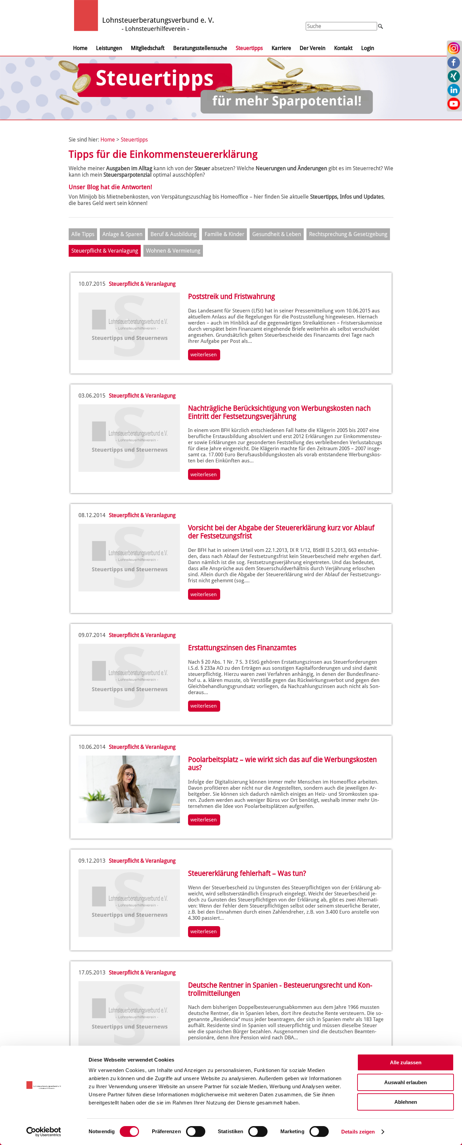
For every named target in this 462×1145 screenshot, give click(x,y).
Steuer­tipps (134, 139)
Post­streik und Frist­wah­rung (231, 296)
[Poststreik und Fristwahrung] (129, 358)
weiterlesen (203, 355)
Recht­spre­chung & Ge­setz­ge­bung (348, 234)
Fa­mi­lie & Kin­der (224, 234)
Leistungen (109, 48)
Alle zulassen (405, 1062)
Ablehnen (405, 1102)
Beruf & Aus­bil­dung (174, 234)
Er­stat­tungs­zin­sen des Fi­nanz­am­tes (242, 648)
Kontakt (343, 48)
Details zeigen (358, 1132)
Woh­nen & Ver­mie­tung (173, 251)
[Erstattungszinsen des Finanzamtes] (129, 709)
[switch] (195, 1131)
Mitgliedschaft (147, 48)
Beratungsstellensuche (200, 48)
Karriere (281, 48)
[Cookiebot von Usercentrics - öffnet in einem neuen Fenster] (43, 1132)
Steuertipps (249, 48)
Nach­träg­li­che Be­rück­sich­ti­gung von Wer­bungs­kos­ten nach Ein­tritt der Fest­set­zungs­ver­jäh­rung (279, 412)
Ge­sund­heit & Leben (276, 234)
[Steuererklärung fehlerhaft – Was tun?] (129, 935)
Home (80, 48)
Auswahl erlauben (405, 1082)
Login (367, 48)
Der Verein (312, 48)
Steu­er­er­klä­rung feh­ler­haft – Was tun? (247, 873)
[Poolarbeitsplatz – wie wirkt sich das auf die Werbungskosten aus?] (129, 821)
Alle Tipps (82, 234)
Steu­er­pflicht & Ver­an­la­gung (104, 251)
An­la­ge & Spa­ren (122, 234)
